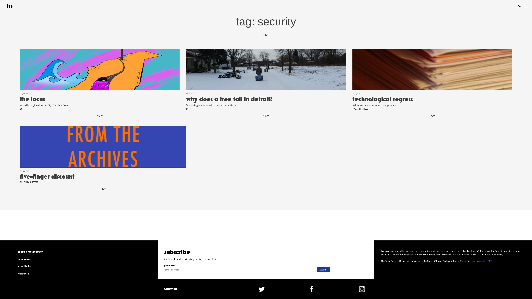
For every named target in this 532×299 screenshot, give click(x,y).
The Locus (32, 99)
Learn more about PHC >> (483, 261)
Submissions (24, 259)
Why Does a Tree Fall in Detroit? (229, 99)
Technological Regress (382, 99)
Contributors (25, 266)
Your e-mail (169, 265)
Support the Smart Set (30, 251)
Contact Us (24, 273)
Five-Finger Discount (47, 176)
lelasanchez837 (30, 182)
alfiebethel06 (362, 109)
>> (505, 254)
